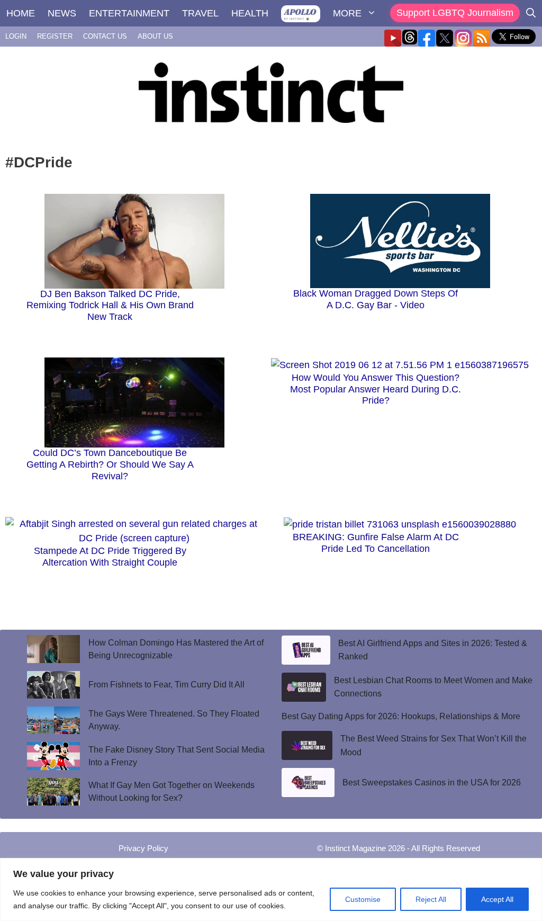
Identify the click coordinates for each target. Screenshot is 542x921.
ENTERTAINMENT (129, 13)
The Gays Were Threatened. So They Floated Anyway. (173, 720)
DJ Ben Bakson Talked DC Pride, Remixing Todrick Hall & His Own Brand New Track (110, 305)
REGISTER (55, 36)
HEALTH (249, 13)
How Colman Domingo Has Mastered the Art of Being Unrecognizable (176, 649)
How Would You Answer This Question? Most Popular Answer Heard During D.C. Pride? (375, 389)
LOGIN (15, 36)
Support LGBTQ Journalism (454, 12)
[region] (271, 889)
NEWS (62, 13)
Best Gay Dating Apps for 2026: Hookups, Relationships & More (401, 716)
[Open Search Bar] (531, 13)
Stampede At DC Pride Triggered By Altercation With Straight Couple (110, 557)
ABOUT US (155, 36)
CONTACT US (105, 36)
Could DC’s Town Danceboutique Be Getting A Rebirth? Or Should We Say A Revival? (110, 464)
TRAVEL (200, 13)
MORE (347, 13)
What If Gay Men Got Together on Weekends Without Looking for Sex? (171, 791)
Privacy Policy (143, 848)
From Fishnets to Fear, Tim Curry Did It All (167, 684)
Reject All (430, 899)
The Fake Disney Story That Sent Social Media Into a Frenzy (176, 756)
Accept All (497, 899)
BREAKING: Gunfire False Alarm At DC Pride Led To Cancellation (376, 543)
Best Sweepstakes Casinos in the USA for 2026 (431, 782)
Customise (363, 899)
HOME (20, 13)
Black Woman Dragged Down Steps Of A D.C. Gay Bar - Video (375, 299)
